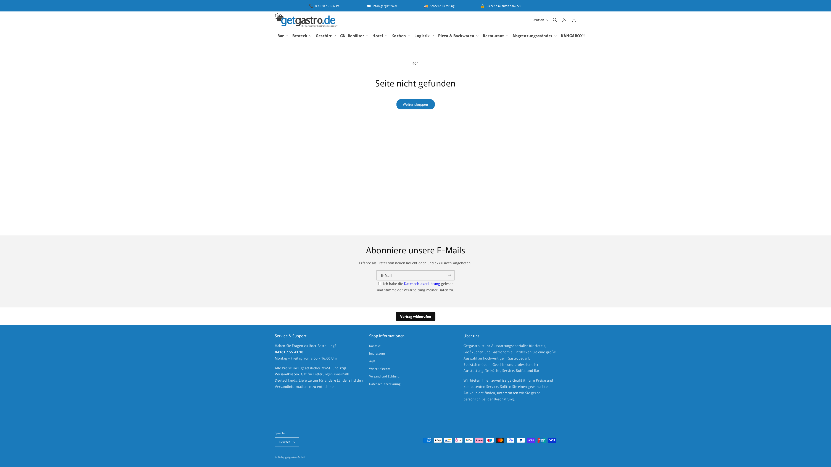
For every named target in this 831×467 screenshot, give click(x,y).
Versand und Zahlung (384, 376)
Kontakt (374, 346)
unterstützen (508, 392)
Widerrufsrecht (379, 368)
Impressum (377, 353)
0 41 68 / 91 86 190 (328, 6)
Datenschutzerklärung (422, 283)
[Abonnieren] (449, 275)
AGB (372, 361)
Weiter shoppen (415, 104)
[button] (282, 35)
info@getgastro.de (385, 6)
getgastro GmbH (295, 457)
